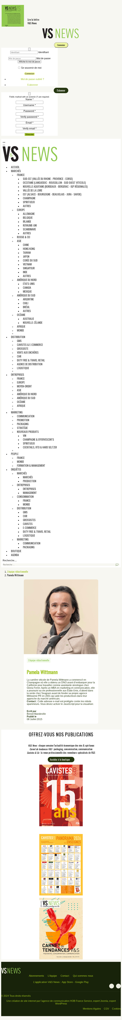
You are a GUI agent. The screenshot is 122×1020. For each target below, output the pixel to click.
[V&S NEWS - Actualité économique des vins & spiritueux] (61, 38)
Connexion (61, 45)
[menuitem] (15, 167)
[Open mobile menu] (4, 142)
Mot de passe (43, 58)
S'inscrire (29, 134)
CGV (106, 1008)
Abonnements (36, 975)
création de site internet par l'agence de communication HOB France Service (51, 1001)
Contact (65, 975)
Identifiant (43, 52)
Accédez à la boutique (60, 759)
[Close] (29, 49)
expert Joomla (100, 1001)
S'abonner (32, 85)
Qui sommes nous (83, 975)
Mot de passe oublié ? (32, 79)
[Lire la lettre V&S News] (13, 26)
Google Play (82, 982)
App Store (67, 982)
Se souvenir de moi (31, 68)
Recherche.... (10, 560)
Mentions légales (92, 1008)
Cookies (116, 1008)
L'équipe (52, 975)
